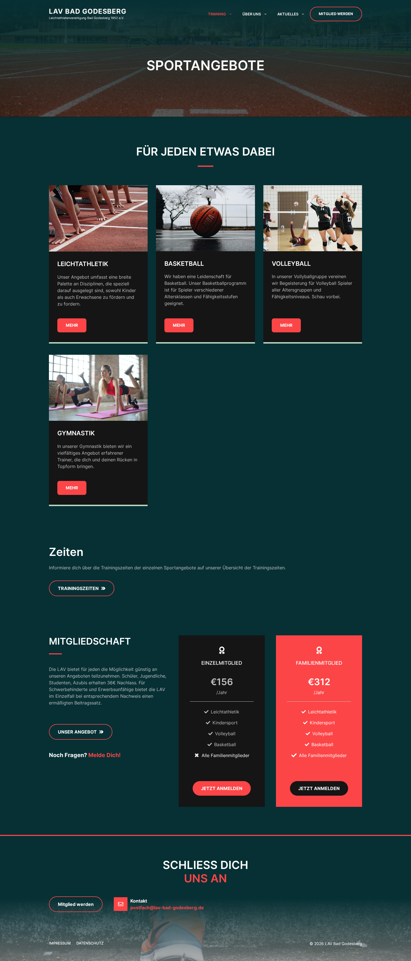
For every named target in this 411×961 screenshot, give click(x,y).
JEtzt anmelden (319, 788)
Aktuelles (287, 14)
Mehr (72, 325)
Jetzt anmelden (221, 788)
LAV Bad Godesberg (87, 11)
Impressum (60, 943)
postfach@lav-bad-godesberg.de (167, 907)
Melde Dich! (104, 755)
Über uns (251, 14)
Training (217, 14)
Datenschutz (89, 943)
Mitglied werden (336, 13)
